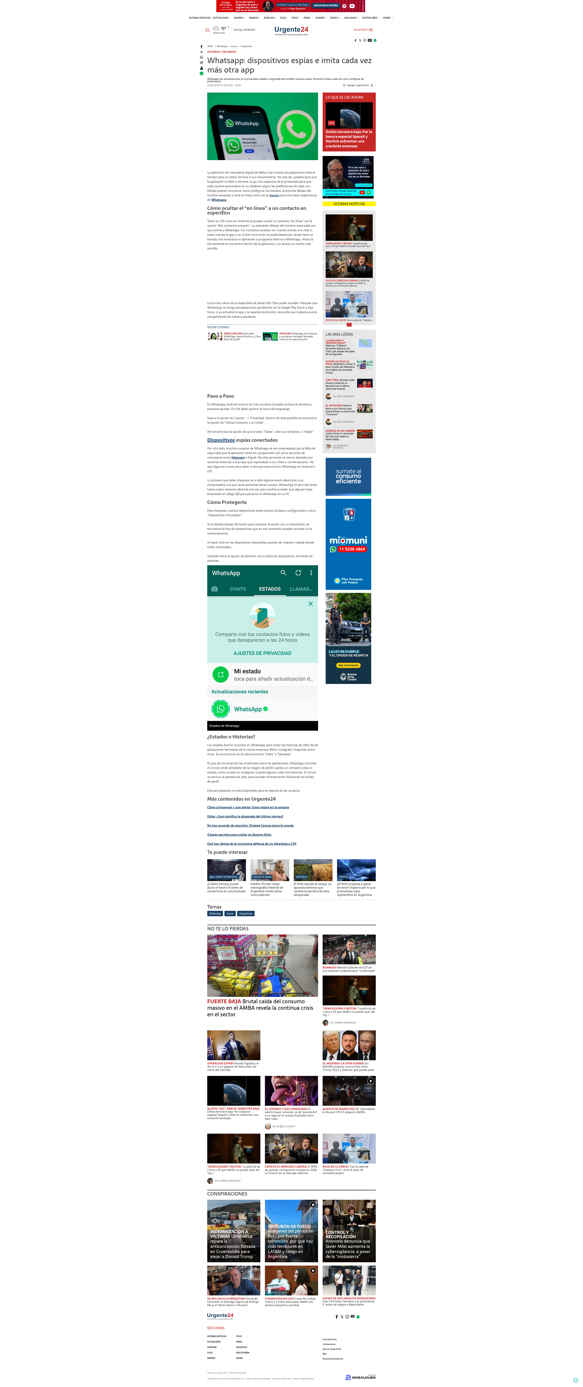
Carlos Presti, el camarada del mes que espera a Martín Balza (339, 436)
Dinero (320, 18)
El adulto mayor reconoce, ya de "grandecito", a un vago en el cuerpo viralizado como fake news (291, 1114)
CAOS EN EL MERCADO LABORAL (286, 1166)
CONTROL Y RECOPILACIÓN (341, 1234)
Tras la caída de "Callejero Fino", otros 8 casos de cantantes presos (345, 1169)
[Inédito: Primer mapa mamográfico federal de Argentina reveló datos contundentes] (270, 880)
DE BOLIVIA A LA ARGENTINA (226, 1298)
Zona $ (334, 18)
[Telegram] (201, 63)
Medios (254, 18)
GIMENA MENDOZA (345, 1023)
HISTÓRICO (301, 877)
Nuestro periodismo (333, 1358)
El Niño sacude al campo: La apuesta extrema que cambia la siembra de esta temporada (312, 889)
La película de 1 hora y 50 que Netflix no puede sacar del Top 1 (349, 1011)
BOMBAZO (330, 967)
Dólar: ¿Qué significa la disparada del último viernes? (245, 816)
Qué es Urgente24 (332, 1349)
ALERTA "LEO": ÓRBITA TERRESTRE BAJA (233, 1108)
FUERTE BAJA (224, 1001)
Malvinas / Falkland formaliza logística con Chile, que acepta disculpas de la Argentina (340, 350)
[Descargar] (201, 68)
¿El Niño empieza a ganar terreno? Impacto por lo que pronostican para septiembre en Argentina (356, 889)
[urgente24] (220, 1319)
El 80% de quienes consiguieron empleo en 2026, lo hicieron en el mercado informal (291, 1169)
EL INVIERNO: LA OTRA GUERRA (343, 1063)
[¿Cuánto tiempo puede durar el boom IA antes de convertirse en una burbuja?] (226, 880)
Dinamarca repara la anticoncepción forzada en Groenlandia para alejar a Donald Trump (232, 1246)
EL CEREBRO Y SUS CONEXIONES (286, 1109)
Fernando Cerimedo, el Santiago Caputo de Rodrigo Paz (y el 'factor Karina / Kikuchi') (233, 1301)
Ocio (283, 18)
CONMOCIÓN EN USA (279, 1298)
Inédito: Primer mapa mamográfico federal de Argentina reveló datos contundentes (267, 889)
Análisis (269, 18)
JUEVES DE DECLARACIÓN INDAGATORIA (349, 1298)
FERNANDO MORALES (340, 446)
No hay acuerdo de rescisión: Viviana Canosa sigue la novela (250, 825)
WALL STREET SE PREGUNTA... (224, 877)
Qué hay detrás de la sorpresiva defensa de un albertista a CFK (252, 843)
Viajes (387, 18)
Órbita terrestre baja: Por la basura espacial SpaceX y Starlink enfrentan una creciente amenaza (349, 139)
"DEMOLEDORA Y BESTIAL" (340, 1008)
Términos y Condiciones (217, 1372)
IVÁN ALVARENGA (345, 396)
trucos (274, 195)
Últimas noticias (200, 18)
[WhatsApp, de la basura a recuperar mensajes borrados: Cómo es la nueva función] (270, 338)
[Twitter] (201, 52)
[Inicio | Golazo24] (375, 40)
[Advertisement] (262, 274)
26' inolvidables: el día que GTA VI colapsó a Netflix (349, 1110)
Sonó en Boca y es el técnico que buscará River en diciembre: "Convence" (341, 410)
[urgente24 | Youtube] (370, 40)
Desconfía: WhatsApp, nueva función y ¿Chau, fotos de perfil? (242, 336)
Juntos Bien (370, 18)
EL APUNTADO (334, 405)
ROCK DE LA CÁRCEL (336, 1166)
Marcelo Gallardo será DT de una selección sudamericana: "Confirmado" (349, 969)
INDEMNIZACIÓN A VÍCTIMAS (229, 1234)
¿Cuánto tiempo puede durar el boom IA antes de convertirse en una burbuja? (226, 888)
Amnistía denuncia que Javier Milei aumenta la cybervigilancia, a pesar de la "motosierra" (348, 1249)
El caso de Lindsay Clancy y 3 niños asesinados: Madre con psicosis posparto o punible (290, 1301)
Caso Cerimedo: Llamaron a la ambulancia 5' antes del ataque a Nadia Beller (348, 1303)
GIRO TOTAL (333, 380)
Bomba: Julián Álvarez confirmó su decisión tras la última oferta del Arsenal (340, 384)
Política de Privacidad (237, 1372)
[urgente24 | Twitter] (360, 40)
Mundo (239, 18)
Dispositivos (221, 440)
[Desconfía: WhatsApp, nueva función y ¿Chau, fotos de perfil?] (214, 338)
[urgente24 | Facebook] (355, 40)
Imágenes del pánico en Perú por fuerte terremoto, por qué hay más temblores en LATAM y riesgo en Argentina (291, 1244)
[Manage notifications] (575, 1380)
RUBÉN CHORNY (286, 1126)
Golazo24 (350, 18)
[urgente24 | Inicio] (372, 1363)
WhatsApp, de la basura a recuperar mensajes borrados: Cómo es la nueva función (298, 336)
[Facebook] (201, 47)
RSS (324, 1354)
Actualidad (221, 18)
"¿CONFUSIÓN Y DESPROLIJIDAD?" (336, 342)
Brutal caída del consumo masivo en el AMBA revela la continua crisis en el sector (260, 1008)
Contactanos (329, 1344)
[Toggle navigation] (208, 29)
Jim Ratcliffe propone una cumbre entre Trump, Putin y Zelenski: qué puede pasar (348, 1066)
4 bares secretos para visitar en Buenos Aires (239, 834)
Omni (307, 18)
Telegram (238, 457)
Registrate (361, 30)
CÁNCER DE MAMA (262, 877)
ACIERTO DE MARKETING (339, 1109)
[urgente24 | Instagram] (364, 40)
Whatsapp (218, 199)
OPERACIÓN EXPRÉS (221, 1063)
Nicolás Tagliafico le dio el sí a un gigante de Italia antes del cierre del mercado (233, 1066)
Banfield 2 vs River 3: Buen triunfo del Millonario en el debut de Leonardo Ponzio (340, 368)
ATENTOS (343, 877)
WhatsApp (215, 914)
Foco (295, 18)
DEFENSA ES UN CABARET (340, 431)
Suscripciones (330, 1339)
